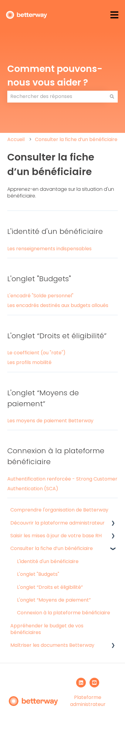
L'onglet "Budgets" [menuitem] (38, 574)
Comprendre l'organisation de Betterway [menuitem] (59, 509)
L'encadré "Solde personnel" (40, 295)
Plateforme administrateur (88, 700)
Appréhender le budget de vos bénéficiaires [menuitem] (46, 629)
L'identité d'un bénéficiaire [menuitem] (48, 561)
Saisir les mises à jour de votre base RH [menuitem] (56, 535)
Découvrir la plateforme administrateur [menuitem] (57, 522)
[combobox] (56, 96)
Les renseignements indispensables (49, 248)
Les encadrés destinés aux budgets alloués (57, 305)
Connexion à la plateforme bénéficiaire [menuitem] (63, 612)
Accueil (16, 139)
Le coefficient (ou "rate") (36, 352)
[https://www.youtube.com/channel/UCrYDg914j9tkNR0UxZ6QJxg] (94, 682)
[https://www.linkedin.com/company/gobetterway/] (81, 682)
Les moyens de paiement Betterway (50, 420)
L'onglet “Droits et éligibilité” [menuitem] (50, 587)
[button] (113, 523)
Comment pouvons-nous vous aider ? (55, 75)
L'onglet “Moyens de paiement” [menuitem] (54, 599)
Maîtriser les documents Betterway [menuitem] (52, 645)
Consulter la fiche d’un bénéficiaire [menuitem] (51, 548)
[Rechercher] (112, 96)
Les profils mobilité (29, 362)
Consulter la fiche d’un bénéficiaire (76, 139)
